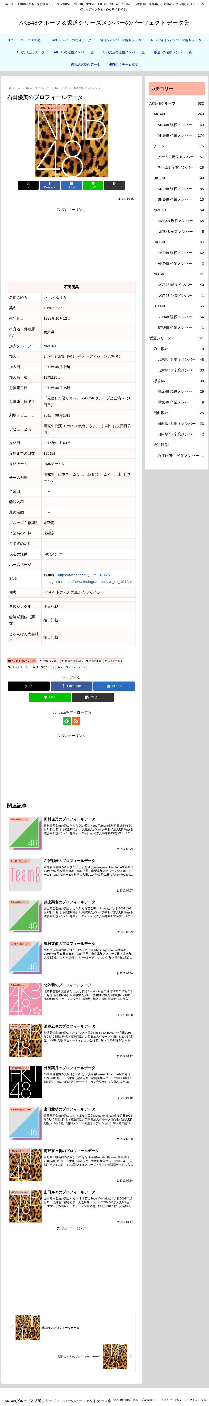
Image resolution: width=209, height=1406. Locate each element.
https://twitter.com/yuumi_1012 (83, 575)
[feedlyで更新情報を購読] (67, 721)
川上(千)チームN (20, 667)
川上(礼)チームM (45, 667)
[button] (114, 185)
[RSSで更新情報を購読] (76, 721)
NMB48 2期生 (50, 660)
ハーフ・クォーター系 (73, 667)
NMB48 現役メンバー (23, 660)
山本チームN (115, 660)
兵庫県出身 (95, 660)
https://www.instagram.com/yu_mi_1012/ (96, 582)
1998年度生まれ (74, 660)
